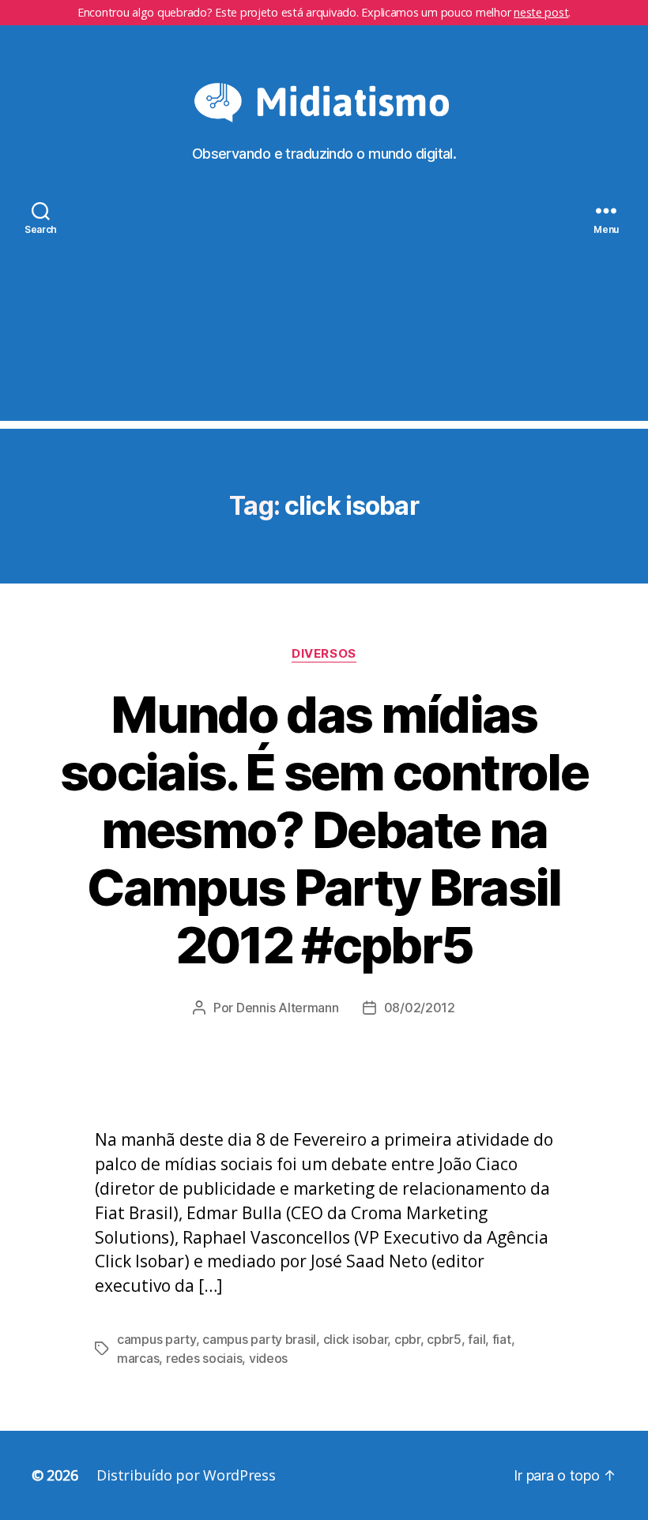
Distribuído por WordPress (185, 1475)
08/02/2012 (419, 1007)
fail (476, 1339)
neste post (541, 12)
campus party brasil (259, 1339)
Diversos (324, 654)
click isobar (355, 1339)
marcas (138, 1358)
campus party (156, 1339)
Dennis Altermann (287, 1007)
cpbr (407, 1339)
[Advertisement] (324, 310)
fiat (501, 1339)
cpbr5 (444, 1339)
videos (268, 1358)
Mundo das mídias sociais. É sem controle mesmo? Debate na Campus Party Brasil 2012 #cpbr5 (324, 829)
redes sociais (204, 1358)
